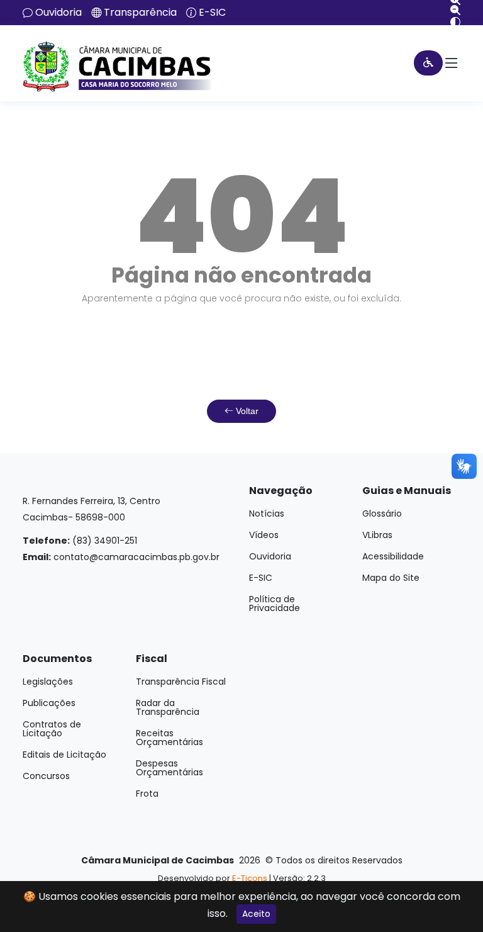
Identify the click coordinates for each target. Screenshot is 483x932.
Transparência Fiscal (181, 681)
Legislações (48, 681)
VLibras (377, 535)
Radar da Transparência (167, 707)
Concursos (46, 776)
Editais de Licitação (64, 754)
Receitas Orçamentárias (169, 737)
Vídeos (264, 535)
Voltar (245, 411)
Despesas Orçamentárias (169, 768)
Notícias (266, 513)
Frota (147, 793)
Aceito (256, 913)
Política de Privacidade (274, 603)
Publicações (49, 703)
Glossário (382, 513)
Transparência (140, 13)
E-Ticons (249, 878)
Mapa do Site (390, 577)
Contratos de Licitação (52, 729)
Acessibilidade (393, 556)
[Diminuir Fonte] (450, 10)
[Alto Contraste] (450, 22)
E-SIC (212, 13)
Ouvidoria (58, 13)
